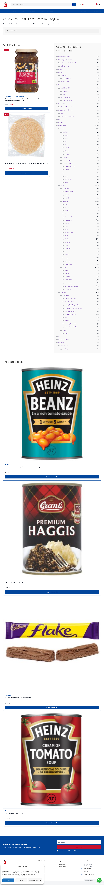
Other (67, 320)
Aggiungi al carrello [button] (26, 108)
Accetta (8, 880)
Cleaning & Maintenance (66, 60)
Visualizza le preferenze (35, 880)
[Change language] (82, 4)
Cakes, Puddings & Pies (72, 305)
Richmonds (62, 126)
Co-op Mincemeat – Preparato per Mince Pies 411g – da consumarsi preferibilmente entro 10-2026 (26, 99)
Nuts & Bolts (67, 78)
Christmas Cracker (70, 311)
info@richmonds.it (89, 874)
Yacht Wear (64, 346)
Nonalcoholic (67, 163)
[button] (41, 866)
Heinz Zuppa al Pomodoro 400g (15, 813)
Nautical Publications (67, 116)
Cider (66, 138)
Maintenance (64, 66)
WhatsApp (87, 871)
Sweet (65, 267)
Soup (66, 258)
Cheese (67, 214)
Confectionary (69, 280)
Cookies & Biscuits (70, 314)
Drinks (14, 11)
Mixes (66, 176)
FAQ (37, 871)
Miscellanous (64, 82)
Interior (60, 85)
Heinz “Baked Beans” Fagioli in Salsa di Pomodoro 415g (22, 467)
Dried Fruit (68, 283)
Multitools (61, 104)
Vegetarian (68, 264)
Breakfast (66, 188)
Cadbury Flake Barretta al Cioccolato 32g (18, 697)
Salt (66, 251)
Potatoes (67, 248)
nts (59, 119)
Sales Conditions (40, 866)
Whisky (67, 154)
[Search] (74, 4)
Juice (66, 173)
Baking (67, 270)
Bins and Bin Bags (64, 56)
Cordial (67, 170)
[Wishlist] (91, 4)
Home (6, 11)
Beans (67, 207)
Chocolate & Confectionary (14, 96)
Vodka (67, 151)
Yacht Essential (65, 97)
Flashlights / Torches (67, 107)
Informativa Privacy (73, 850)
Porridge (67, 198)
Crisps (66, 226)
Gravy (66, 229)
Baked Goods (69, 192)
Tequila (67, 148)
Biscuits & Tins (69, 302)
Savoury (65, 201)
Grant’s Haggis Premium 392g (14, 582)
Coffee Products (70, 166)
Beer (66, 135)
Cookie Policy (62, 866)
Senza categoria (63, 339)
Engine (60, 72)
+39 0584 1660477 (89, 868)
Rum (66, 144)
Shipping (38, 869)
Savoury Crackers (70, 324)
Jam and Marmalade (71, 286)
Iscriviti (79, 847)
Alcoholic (65, 132)
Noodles (67, 242)
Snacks (65, 94)
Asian (66, 204)
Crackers (67, 223)
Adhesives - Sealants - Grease (69, 63)
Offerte (50, 11)
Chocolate (68, 276)
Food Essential (65, 88)
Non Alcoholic (67, 160)
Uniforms (61, 342)
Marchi (41, 11)
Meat (66, 236)
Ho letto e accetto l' (69, 850)
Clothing (65, 349)
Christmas (66, 295)
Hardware (63, 75)
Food (22, 11)
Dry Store (66, 91)
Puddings (68, 289)
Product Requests (41, 873)
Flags (62, 113)
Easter (65, 330)
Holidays (32, 11)
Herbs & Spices (69, 232)
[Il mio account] (87, 4)
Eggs (66, 333)
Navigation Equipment (65, 110)
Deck (60, 69)
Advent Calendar (70, 298)
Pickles (67, 245)
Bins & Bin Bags (67, 100)
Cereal (67, 195)
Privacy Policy (62, 864)
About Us (38, 864)
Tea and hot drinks (71, 327)
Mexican (67, 239)
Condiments (68, 217)
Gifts (66, 317)
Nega (21, 880)
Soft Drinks (68, 179)
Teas (66, 182)
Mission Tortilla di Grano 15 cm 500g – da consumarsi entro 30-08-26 (26, 163)
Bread (67, 210)
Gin (66, 141)
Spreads (67, 261)
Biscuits (67, 273)
